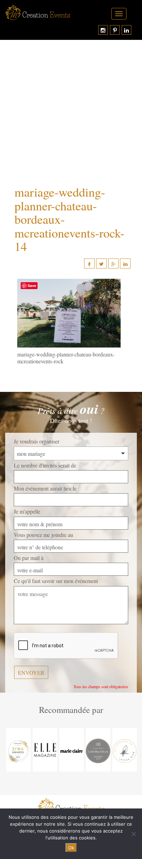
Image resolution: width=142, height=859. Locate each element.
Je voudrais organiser (36, 441)
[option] (18, 750)
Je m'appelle (27, 511)
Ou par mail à (28, 557)
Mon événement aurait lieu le (45, 488)
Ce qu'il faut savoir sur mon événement (56, 580)
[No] (133, 833)
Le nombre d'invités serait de (45, 465)
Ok (71, 847)
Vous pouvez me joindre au (43, 534)
